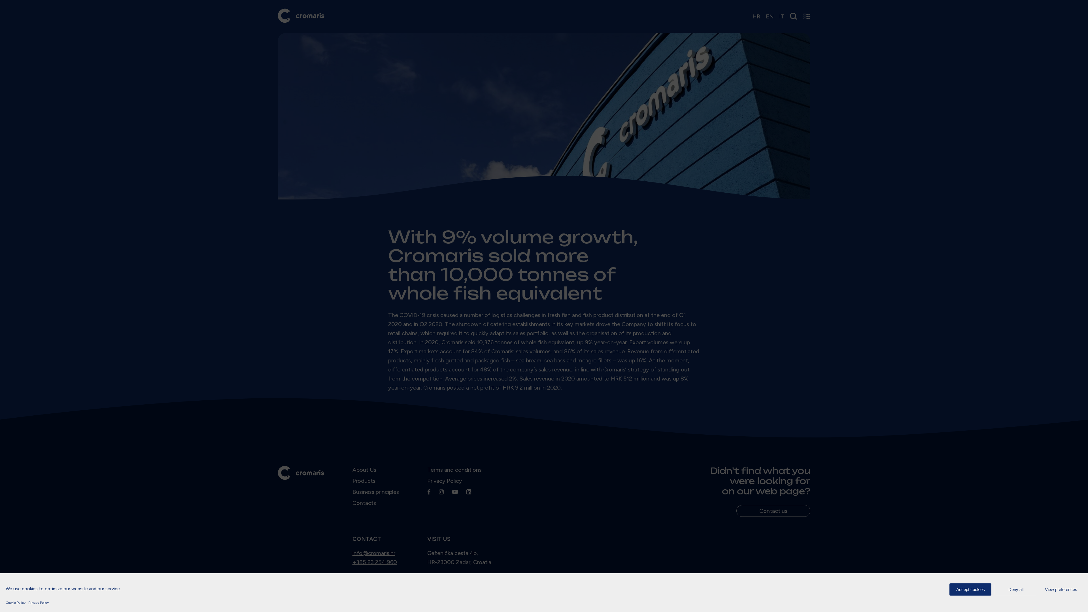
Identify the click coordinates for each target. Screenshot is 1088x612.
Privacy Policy (38, 603)
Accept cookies (970, 589)
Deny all (1015, 589)
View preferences (1061, 589)
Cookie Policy (16, 603)
